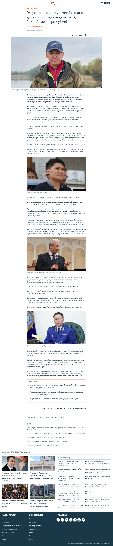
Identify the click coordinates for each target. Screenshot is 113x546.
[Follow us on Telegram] (75, 519)
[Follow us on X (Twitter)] (62, 519)
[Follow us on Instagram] (70, 519)
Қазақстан (32, 522)
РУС (102, 3)
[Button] (70, 35)
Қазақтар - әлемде (35, 526)
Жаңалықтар (33, 519)
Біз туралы (5, 522)
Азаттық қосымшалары (9, 529)
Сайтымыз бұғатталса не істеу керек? (13, 526)
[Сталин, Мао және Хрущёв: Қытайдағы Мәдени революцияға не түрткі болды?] (15, 463)
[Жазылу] (83, 519)
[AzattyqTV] (96, 3)
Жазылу (4, 539)
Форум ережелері (7, 536)
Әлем (31, 539)
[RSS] (79, 519)
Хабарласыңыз (6, 519)
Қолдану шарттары (8, 532)
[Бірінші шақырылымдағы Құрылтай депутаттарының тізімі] (15, 491)
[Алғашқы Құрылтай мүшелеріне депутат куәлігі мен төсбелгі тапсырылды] (42, 463)
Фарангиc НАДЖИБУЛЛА (35, 26)
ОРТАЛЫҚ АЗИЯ (32, 9)
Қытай (31, 536)
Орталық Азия (33, 529)
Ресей (31, 532)
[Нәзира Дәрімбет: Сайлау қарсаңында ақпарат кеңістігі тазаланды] (42, 491)
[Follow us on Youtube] (66, 519)
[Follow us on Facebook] (58, 519)
